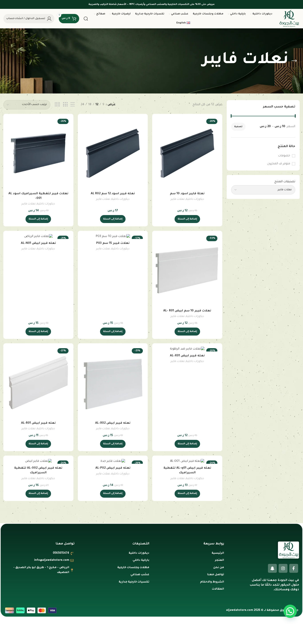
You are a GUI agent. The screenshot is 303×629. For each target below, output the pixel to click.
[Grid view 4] (57, 104)
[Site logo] (289, 18)
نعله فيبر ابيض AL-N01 (38, 243)
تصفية (238, 126)
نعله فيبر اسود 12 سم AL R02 (113, 193)
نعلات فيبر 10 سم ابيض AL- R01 (187, 311)
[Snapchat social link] (272, 568)
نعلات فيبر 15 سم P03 (113, 243)
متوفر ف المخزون (278, 163)
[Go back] (294, 60)
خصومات (284, 155)
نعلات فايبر (178, 199)
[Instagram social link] (283, 568)
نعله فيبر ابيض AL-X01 (187, 355)
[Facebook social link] (293, 568)
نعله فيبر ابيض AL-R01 (38, 423)
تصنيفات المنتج (284, 181)
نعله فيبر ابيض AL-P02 (112, 468)
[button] (187, 219)
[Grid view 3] (65, 104)
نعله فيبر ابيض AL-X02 (112, 423)
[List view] (72, 104)
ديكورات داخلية (195, 199)
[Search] (85, 18)
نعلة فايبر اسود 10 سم (187, 193)
